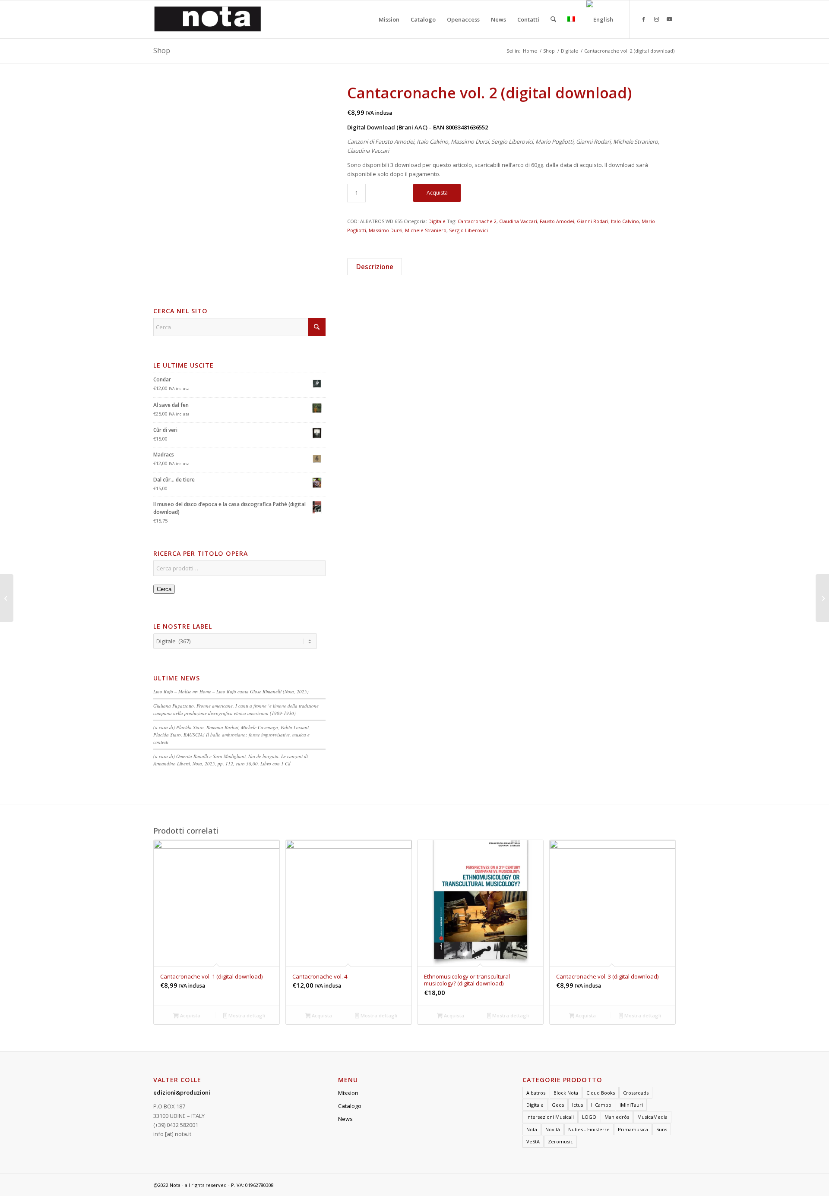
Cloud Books (600, 1092)
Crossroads (636, 1092)
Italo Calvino (625, 221)
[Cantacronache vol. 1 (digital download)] (6, 598)
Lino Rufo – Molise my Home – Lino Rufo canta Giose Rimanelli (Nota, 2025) (231, 691)
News (345, 1119)
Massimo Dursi (385, 230)
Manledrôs (616, 1117)
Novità (552, 1129)
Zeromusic (560, 1141)
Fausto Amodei (557, 221)
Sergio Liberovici (468, 230)
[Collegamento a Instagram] (656, 19)
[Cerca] (553, 19)
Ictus (577, 1105)
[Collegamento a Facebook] (643, 19)
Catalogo (349, 1106)
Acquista (437, 192)
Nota (531, 1129)
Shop (161, 50)
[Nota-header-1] (208, 19)
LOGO (589, 1117)
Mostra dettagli (246, 1015)
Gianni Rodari (592, 221)
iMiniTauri (631, 1105)
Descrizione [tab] (374, 266)
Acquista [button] (189, 1015)
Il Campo (601, 1105)
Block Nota (566, 1092)
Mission (348, 1093)
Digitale (437, 221)
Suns (661, 1129)
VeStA (533, 1141)
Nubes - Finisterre (589, 1129)
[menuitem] (389, 19)
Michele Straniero (425, 230)
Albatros (535, 1092)
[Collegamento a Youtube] (669, 19)
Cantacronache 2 (477, 221)
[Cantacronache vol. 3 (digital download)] (822, 598)
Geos (558, 1105)
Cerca (164, 589)
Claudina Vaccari (518, 221)
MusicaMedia (652, 1117)
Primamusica (633, 1129)
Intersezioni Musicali (550, 1117)
